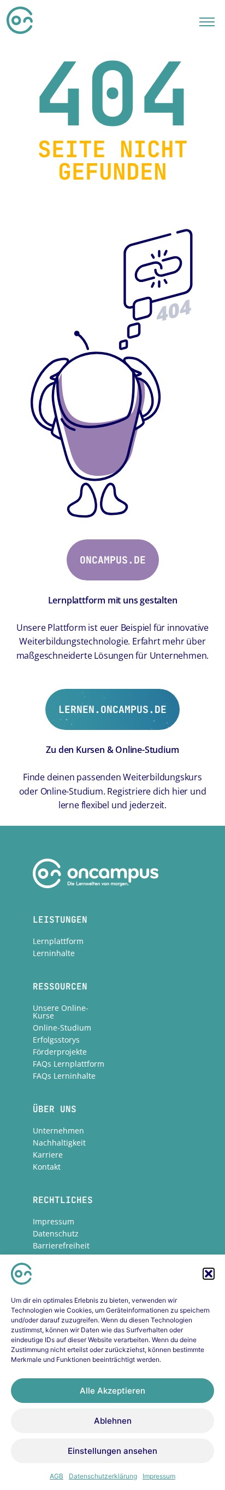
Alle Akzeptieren (112, 1390)
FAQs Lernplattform (68, 1063)
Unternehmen (58, 1130)
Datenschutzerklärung (103, 1476)
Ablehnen (113, 1421)
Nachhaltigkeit (59, 1142)
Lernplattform (58, 941)
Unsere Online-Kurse (60, 1012)
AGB (56, 1476)
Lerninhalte (54, 953)
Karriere (48, 1154)
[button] (208, 1273)
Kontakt (47, 1166)
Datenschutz (56, 1233)
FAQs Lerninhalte (64, 1076)
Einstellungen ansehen (112, 1451)
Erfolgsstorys (56, 1039)
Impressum (159, 1476)
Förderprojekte (60, 1051)
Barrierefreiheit (61, 1245)
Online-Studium (62, 1027)
